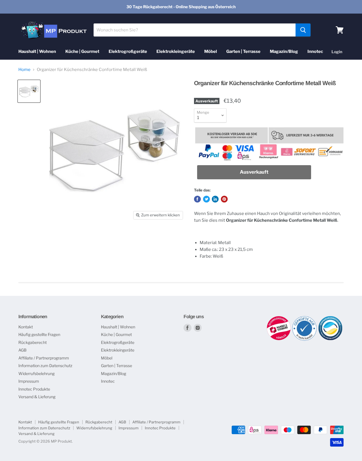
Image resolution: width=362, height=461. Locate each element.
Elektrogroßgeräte (128, 51)
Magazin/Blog (284, 51)
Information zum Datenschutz (45, 365)
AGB (22, 350)
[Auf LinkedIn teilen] (215, 199)
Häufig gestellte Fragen (39, 334)
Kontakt (25, 326)
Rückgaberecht (32, 342)
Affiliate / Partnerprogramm (43, 358)
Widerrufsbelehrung (36, 373)
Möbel (210, 51)
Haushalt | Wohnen (37, 51)
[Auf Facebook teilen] (197, 199)
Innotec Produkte (34, 389)
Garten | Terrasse (243, 51)
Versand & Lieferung (36, 396)
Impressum (28, 381)
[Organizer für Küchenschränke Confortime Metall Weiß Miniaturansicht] (29, 91)
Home (24, 69)
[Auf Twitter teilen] (206, 199)
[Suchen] (303, 29)
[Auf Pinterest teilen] (224, 199)
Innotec (315, 51)
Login (336, 51)
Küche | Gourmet (82, 51)
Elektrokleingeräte (175, 51)
